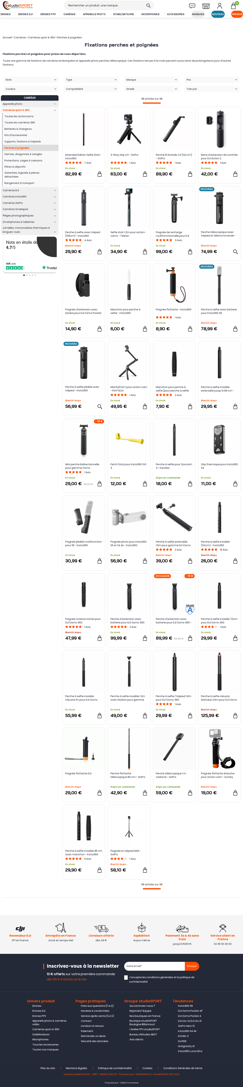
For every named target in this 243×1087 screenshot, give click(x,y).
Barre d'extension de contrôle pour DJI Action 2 (219, 156)
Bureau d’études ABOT (143, 1034)
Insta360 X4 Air (187, 1031)
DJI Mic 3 (183, 1036)
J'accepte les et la (161, 979)
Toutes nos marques (45, 1049)
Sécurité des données (94, 1041)
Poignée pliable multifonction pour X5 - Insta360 (83, 543)
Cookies (147, 1068)
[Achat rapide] (99, 174)
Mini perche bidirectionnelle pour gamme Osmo (82, 466)
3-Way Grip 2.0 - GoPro (124, 155)
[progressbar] (152, 103)
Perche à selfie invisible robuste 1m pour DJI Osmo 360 (81, 698)
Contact (86, 1021)
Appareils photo (94, 14)
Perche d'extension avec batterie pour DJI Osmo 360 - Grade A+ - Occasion (174, 620)
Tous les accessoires (45, 1044)
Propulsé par (111, 1082)
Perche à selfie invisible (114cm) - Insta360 (215, 543)
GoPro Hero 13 (186, 1026)
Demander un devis (93, 1036)
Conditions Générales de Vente (182, 1068)
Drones (5, 14)
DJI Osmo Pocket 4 (189, 1016)
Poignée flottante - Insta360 (173, 309)
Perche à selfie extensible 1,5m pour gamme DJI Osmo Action (173, 543)
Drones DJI (25, 14)
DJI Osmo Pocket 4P (190, 1011)
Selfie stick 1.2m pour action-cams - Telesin (128, 234)
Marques (198, 14)
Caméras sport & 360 (45, 1029)
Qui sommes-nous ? (142, 1006)
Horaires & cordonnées (95, 1011)
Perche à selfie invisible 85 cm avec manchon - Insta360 (83, 852)
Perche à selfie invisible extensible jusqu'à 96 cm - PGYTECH (217, 388)
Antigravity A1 (186, 1046)
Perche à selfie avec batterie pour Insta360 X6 (219, 311)
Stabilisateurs (123, 14)
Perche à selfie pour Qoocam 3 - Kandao (174, 466)
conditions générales (159, 977)
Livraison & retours (92, 1026)
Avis (87, 163)
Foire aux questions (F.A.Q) (97, 1006)
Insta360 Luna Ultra (190, 1051)
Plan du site (48, 1068)
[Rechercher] (148, 5)
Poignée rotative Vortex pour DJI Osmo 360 (83, 620)
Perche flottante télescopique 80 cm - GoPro (127, 775)
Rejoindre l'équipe (140, 1011)
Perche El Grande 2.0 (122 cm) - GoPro (174, 156)
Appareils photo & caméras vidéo (49, 1022)
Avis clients (136, 1039)
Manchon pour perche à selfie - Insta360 (125, 311)
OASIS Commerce (129, 1082)
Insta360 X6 (185, 1006)
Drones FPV (48, 14)
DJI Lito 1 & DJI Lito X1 (190, 1021)
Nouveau (218, 14)
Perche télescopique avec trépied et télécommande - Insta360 (218, 233)
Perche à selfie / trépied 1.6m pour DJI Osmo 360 (173, 698)
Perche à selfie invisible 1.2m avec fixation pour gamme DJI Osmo (127, 698)
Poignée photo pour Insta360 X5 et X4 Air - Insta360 (128, 543)
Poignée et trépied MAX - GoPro (125, 852)
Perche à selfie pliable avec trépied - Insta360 (82, 388)
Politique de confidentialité (115, 1068)
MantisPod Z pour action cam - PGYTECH (128, 388)
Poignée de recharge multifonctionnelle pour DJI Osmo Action (172, 234)
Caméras (69, 14)
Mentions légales (76, 1068)
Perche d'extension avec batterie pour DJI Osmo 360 (127, 620)
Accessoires (175, 14)
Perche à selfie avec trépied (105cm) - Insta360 (82, 234)
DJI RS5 (182, 1041)
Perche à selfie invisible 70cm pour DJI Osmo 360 (219, 620)
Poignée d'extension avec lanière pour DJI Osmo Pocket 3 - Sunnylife (83, 311)
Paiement (87, 1031)
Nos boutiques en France (145, 1016)
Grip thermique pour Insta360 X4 (219, 466)
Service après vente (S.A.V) (97, 1016)
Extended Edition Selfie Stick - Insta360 (83, 156)
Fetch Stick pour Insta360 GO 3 (128, 466)
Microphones (150, 14)
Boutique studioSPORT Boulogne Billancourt (143, 1022)
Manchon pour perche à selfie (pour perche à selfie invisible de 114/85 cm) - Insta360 (172, 388)
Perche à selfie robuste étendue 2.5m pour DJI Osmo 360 (219, 698)
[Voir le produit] (235, 251)
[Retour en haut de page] (238, 757)
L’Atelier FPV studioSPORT (145, 1029)
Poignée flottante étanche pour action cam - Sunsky (217, 775)
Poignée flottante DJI (78, 773)
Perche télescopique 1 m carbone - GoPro (171, 775)
